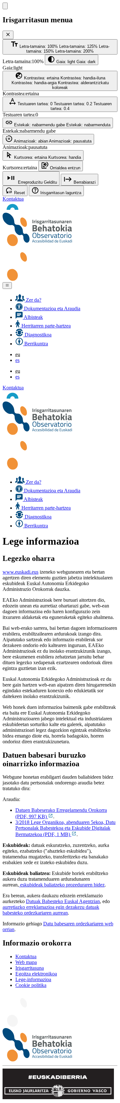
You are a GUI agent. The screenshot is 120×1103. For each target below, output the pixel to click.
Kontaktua (13, 199)
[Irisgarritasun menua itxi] (8, 35)
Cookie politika (30, 985)
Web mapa (26, 962)
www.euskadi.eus (20, 572)
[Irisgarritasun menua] (5, 6)
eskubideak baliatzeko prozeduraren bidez (62, 884)
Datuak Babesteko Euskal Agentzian (63, 901)
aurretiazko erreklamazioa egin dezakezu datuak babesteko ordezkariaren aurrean (51, 909)
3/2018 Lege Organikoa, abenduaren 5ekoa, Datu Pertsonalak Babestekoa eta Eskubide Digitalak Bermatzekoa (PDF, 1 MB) (65, 828)
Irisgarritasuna (29, 968)
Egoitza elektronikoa (36, 973)
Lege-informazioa (33, 979)
